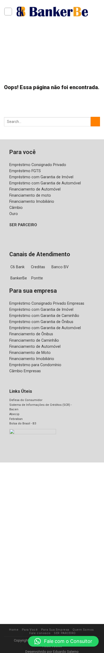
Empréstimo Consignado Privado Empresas (46, 303)
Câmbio (16, 207)
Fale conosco (40, 633)
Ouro (13, 214)
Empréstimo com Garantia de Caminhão (44, 315)
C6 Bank (17, 267)
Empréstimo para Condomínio (35, 365)
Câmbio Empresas (25, 371)
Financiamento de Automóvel (35, 189)
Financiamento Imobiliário (31, 201)
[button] (63, 641)
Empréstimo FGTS (25, 171)
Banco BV (60, 267)
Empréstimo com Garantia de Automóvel (45, 183)
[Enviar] (95, 121)
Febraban (16, 419)
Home (13, 629)
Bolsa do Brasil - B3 (22, 423)
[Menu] (8, 11)
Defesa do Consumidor (25, 400)
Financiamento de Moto (30, 352)
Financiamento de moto (30, 195)
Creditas (38, 267)
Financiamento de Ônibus (31, 334)
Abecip (14, 414)
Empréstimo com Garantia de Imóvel (41, 177)
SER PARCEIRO (23, 225)
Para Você (30, 629)
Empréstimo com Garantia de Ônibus (41, 322)
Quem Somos (83, 629)
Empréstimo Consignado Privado (37, 165)
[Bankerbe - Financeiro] (52, 11)
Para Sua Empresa (55, 629)
